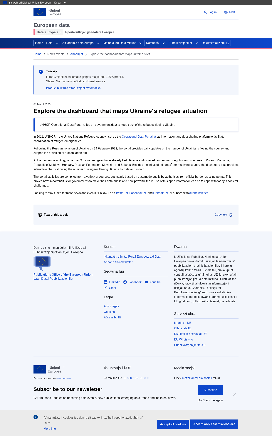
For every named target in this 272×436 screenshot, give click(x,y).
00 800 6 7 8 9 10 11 (136, 378)
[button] (230, 12)
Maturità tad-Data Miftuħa (119, 43)
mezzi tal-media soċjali (197, 378)
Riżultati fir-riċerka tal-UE (190, 333)
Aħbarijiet (76, 54)
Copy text (221, 214)
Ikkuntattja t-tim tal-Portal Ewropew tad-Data (132, 256)
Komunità (152, 43)
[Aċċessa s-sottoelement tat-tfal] (57, 43)
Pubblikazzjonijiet (180, 43)
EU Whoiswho (183, 339)
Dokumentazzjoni (213, 43)
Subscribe (210, 389)
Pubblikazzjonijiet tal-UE (190, 345)
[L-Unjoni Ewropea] (47, 12)
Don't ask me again (210, 400)
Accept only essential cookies (214, 424)
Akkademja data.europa (78, 43)
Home (39, 43)
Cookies (109, 311)
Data (49, 43)
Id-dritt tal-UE (182, 322)
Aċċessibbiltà (112, 317)
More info (50, 428)
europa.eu (64, 378)
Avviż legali (111, 306)
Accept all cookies (173, 424)
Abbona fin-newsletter (118, 262)
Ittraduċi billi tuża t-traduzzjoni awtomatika (73, 88)
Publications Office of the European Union (63, 274)
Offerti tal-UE (182, 328)
